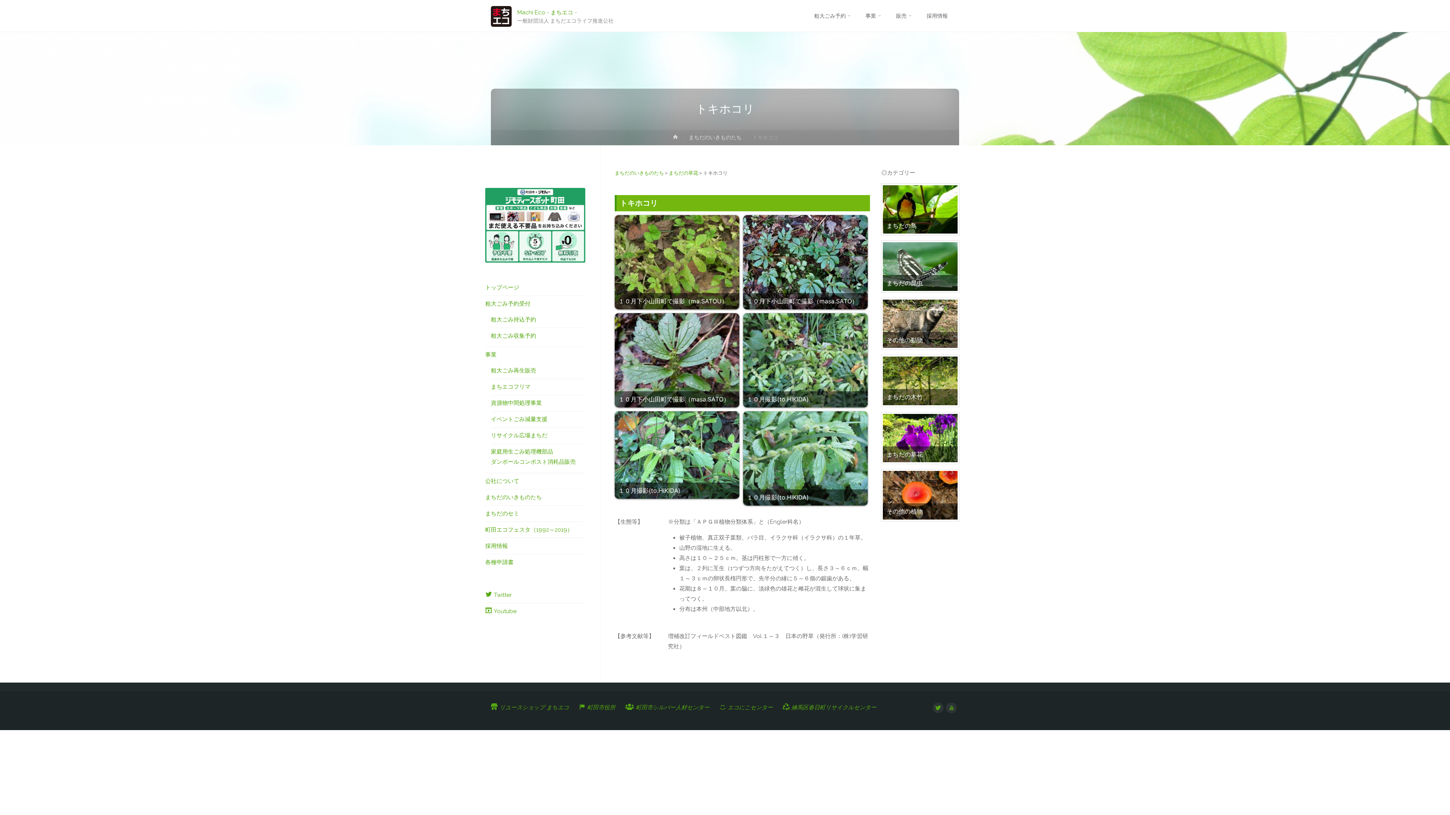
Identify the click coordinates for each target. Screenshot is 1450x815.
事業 (491, 354)
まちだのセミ (502, 513)
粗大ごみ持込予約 (513, 319)
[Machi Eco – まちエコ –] (501, 15)
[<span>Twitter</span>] (938, 708)
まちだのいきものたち (715, 137)
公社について (502, 481)
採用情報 (496, 546)
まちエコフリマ (511, 386)
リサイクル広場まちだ (519, 435)
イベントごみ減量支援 (519, 419)
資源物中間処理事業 (516, 403)
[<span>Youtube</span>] (951, 708)
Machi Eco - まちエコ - (547, 12)
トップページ (502, 287)
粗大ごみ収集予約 (513, 335)
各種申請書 (499, 562)
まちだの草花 (683, 173)
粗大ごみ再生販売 (513, 370)
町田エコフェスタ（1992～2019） (529, 529)
